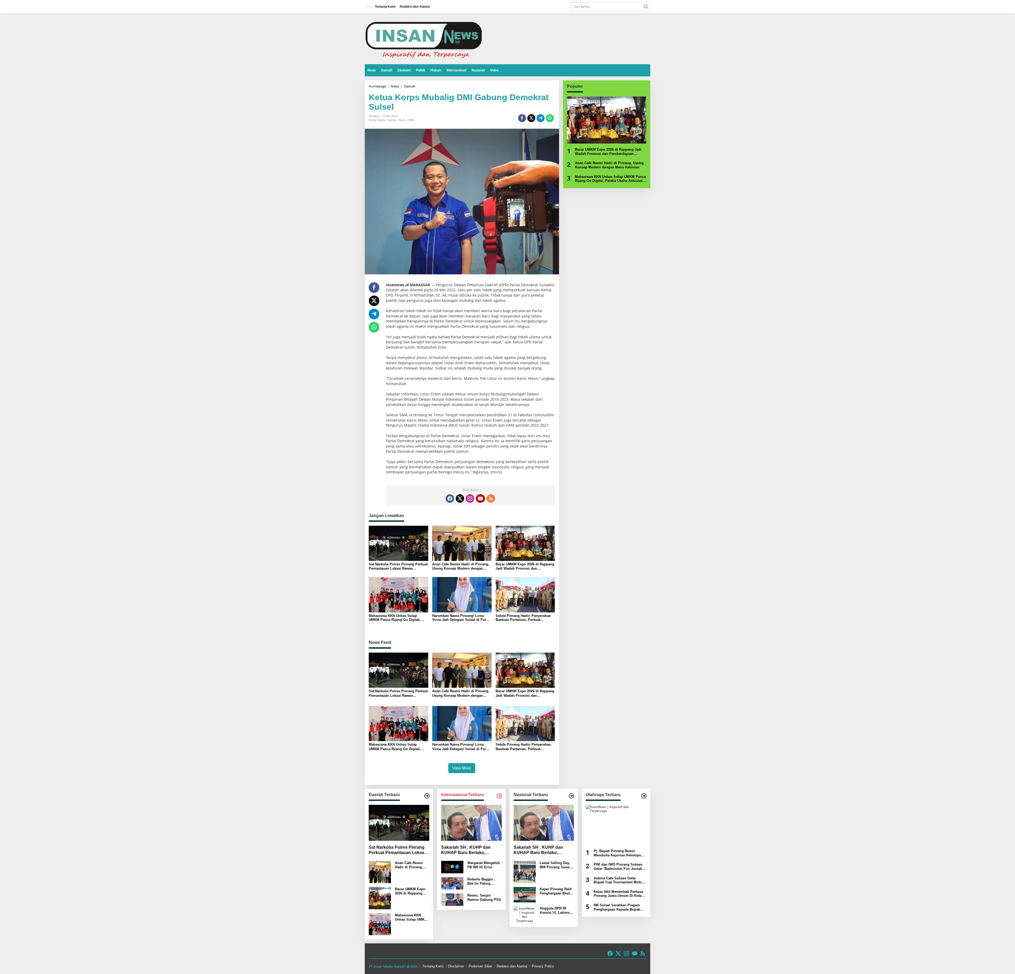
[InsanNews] (423, 38)
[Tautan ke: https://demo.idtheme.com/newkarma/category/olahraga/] (644, 796)
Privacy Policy (543, 966)
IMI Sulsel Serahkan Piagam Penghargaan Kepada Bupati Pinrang (617, 907)
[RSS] (491, 498)
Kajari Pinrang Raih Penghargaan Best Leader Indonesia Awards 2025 (556, 891)
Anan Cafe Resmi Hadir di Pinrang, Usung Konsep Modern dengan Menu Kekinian (460, 566)
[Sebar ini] (522, 118)
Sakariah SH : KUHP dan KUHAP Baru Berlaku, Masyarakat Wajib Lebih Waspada (466, 850)
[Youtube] (480, 498)
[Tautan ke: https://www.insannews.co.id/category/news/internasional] (499, 796)
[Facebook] (450, 498)
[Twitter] (460, 498)
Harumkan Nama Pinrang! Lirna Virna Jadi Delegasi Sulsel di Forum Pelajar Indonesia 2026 (461, 618)
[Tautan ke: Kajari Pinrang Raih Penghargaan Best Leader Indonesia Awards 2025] (525, 894)
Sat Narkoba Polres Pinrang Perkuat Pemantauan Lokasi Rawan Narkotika (398, 566)
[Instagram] (470, 498)
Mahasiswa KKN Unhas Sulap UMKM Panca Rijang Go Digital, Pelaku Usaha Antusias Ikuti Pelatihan (395, 618)
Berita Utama (377, 120)
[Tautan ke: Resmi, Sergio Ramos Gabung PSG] (452, 899)
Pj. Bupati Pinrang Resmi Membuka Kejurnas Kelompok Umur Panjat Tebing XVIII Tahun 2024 (618, 853)
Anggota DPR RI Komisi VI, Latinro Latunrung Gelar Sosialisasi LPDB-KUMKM (555, 910)
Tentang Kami (433, 966)
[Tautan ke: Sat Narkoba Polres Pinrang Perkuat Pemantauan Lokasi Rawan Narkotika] (399, 823)
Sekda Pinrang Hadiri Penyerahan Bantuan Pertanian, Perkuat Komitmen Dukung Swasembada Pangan (523, 618)
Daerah (391, 120)
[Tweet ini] (531, 118)
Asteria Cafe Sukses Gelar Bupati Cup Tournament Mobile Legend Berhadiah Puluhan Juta (619, 880)
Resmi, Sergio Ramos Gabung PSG (484, 897)
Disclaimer (456, 966)
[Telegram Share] (541, 118)
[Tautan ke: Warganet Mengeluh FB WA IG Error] (452, 867)
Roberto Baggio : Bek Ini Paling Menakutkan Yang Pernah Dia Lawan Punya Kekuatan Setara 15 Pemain (482, 881)
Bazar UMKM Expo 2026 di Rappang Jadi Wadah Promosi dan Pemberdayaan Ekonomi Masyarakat (525, 566)
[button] (645, 6)
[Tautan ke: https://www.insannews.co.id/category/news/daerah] (427, 796)
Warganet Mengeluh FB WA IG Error (483, 865)
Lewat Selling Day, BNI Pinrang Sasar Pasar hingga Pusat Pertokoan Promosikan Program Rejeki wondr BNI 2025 (556, 865)
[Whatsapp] (550, 118)
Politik (410, 120)
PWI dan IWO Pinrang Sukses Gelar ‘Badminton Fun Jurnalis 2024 (619, 866)
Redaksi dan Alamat (512, 966)
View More (462, 768)
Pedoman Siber (480, 966)
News (401, 120)
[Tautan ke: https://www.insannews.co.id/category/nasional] (571, 796)
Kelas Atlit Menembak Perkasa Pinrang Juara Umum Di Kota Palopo (618, 894)
